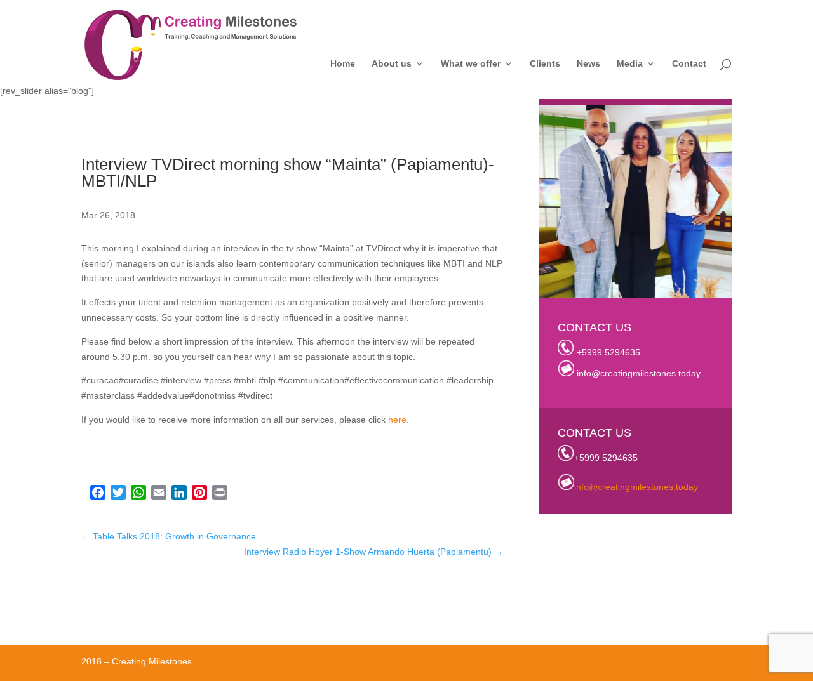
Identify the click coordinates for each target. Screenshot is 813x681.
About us (392, 64)
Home (342, 64)
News (588, 64)
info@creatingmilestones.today (639, 373)
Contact (689, 64)
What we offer (471, 64)
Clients (545, 64)
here (396, 419)
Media (630, 64)
